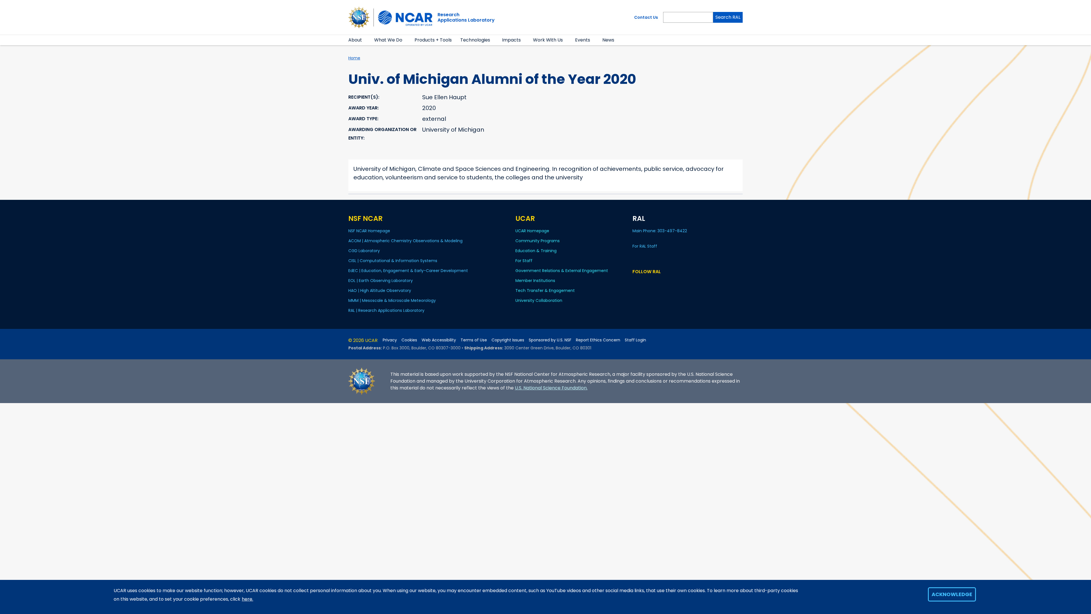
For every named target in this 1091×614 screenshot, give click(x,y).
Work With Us (548, 40)
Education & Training (536, 251)
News (608, 40)
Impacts (511, 40)
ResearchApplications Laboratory (466, 17)
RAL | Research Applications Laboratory (386, 310)
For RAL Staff (644, 246)
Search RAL (727, 17)
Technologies (475, 40)
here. (247, 599)
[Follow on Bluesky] (635, 282)
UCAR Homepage (532, 231)
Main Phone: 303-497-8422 (660, 231)
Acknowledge (952, 594)
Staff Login (635, 340)
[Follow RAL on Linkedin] (643, 282)
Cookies (409, 340)
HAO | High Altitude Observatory (379, 290)
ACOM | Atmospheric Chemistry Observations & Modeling (405, 241)
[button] (365, 40)
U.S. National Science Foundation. (551, 388)
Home (354, 58)
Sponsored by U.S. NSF (550, 340)
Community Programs (537, 241)
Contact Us (646, 17)
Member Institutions (535, 280)
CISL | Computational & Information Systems (392, 261)
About (355, 40)
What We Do (388, 40)
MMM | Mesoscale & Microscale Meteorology (392, 300)
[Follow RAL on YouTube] (651, 282)
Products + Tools (433, 40)
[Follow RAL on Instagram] (660, 282)
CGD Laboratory (364, 251)
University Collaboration (538, 300)
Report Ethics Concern (598, 340)
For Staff (523, 261)
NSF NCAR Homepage (369, 231)
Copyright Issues (508, 340)
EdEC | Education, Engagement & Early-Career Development (408, 270)
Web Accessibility (439, 340)
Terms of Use (474, 340)
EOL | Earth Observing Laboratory (380, 280)
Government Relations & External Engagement (561, 270)
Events (582, 40)
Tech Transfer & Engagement (545, 290)
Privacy (390, 340)
